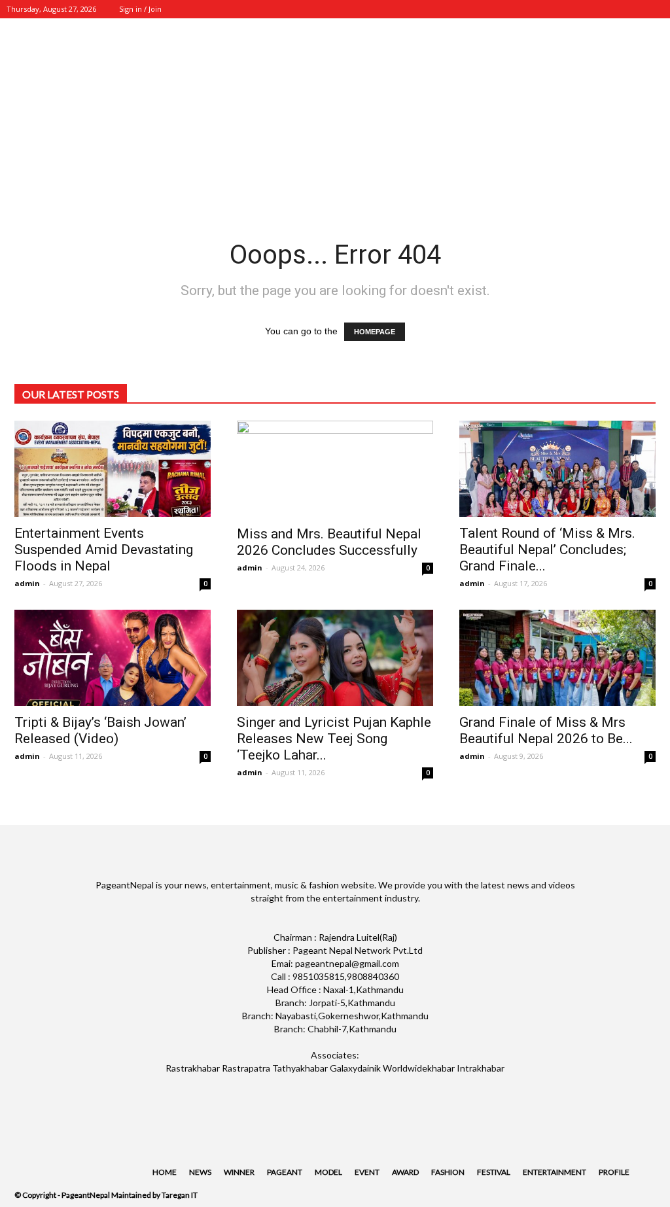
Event (367, 1172)
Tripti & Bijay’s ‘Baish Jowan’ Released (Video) (100, 730)
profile (614, 1172)
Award (405, 1172)
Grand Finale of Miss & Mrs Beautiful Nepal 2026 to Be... (546, 730)
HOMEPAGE (374, 332)
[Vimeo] (632, 9)
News (200, 1172)
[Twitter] (610, 9)
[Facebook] (567, 9)
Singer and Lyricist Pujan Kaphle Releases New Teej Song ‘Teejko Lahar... (334, 738)
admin (27, 583)
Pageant (284, 1172)
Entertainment (554, 1172)
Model (328, 1172)
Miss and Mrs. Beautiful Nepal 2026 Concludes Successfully (329, 542)
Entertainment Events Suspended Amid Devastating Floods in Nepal (103, 549)
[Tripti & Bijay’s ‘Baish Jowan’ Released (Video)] (112, 658)
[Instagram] (589, 9)
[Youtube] (653, 9)
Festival (493, 1172)
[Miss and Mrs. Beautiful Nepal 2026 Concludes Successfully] (335, 469)
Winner (239, 1172)
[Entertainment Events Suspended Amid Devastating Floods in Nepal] (112, 469)
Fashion (448, 1172)
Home (164, 1172)
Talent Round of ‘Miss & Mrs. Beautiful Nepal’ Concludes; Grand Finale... (547, 549)
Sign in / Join (140, 9)
